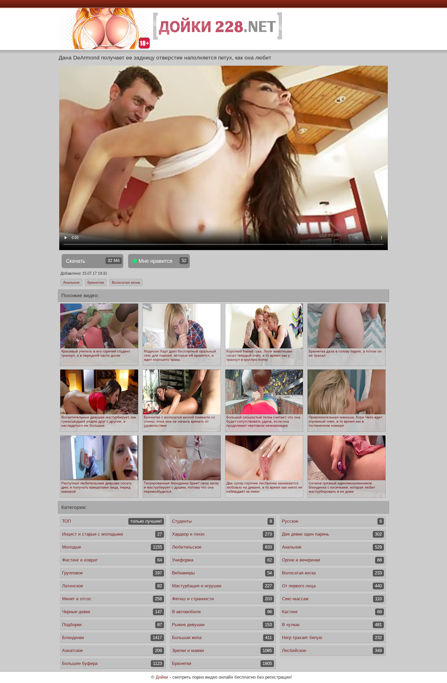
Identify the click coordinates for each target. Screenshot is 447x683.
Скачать (93, 261)
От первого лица (332, 585)
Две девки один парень (332, 534)
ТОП (112, 521)
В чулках (332, 624)
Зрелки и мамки (222, 650)
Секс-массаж (332, 598)
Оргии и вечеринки (332, 560)
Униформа (222, 560)
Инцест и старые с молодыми (112, 534)
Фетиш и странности (222, 598)
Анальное (71, 282)
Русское (332, 521)
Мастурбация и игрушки (222, 585)
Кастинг (332, 611)
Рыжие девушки (222, 624)
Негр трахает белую (332, 637)
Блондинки (112, 637)
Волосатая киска (126, 282)
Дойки (162, 677)
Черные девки (112, 611)
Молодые (112, 547)
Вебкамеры (222, 573)
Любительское (222, 547)
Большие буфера (112, 663)
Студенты (222, 521)
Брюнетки (95, 282)
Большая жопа (222, 637)
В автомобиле (222, 611)
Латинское (112, 585)
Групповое (112, 573)
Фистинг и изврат (112, 560)
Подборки (112, 624)
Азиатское (112, 650)
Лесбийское (332, 650)
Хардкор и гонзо (222, 534)
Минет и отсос (112, 598)
